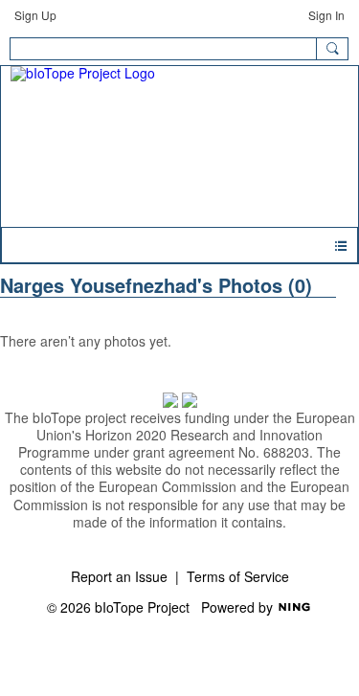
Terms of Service (238, 576)
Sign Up (35, 15)
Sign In (326, 15)
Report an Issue (119, 576)
